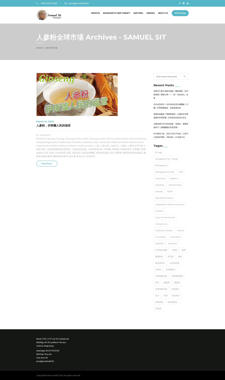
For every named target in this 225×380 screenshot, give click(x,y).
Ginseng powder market (77, 138)
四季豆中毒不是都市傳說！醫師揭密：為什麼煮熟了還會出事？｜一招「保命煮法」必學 (171, 94)
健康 (184, 250)
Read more (47, 163)
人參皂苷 (114, 145)
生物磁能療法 (177, 276)
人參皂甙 (104, 145)
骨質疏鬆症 (172, 302)
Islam (96, 142)
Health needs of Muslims (70, 142)
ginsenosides (121, 138)
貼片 (157, 295)
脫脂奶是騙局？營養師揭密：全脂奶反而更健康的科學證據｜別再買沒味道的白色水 (171, 116)
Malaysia (116, 142)
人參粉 (123, 145)
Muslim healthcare (59, 145)
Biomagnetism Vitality (165, 172)
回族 (51, 152)
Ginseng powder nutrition (101, 138)
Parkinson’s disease (164, 230)
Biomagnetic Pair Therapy (116, 13)
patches (180, 230)
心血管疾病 (60, 152)
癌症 (112, 152)
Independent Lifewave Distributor (170, 204)
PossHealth (175, 237)
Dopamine (159, 185)
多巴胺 (170, 256)
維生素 (72, 156)
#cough (158, 152)
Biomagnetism (161, 165)
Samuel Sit (172, 243)
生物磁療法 (170, 269)
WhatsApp (180, 13)
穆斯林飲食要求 (60, 156)
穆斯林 (118, 152)
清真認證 (76, 152)
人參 (97, 145)
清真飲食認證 (102, 152)
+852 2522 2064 (49, 3)
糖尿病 (177, 282)
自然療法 (175, 289)
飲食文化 (81, 156)
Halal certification (137, 138)
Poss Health (160, 237)
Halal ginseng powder (46, 142)
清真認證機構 (88, 152)
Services (95, 13)
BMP (181, 172)
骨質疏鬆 (159, 302)
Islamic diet (105, 142)
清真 (69, 152)
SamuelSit (159, 243)
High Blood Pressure (164, 198)
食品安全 (176, 295)
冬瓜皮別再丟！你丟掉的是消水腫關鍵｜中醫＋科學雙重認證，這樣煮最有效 (171, 106)
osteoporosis (161, 224)
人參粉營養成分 (95, 149)
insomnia (159, 211)
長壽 (166, 295)
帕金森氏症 (160, 263)
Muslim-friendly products (81, 145)
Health (170, 191)
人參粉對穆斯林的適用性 (58, 149)
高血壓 (158, 308)
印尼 (46, 152)
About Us (163, 13)
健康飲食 (159, 256)
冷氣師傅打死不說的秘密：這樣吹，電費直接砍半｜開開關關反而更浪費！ (171, 125)
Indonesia (88, 142)
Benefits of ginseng (45, 138)
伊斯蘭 (107, 149)
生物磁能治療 (161, 276)
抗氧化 (158, 269)
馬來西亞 (90, 156)
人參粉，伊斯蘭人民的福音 (53, 125)
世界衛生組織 (161, 250)
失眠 (180, 256)
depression (160, 178)
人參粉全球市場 (51, 48)
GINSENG (150, 13)
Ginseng (60, 138)
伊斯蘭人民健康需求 (122, 149)
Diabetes (174, 178)
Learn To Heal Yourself (165, 217)
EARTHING (138, 13)
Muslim (124, 142)
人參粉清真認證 (79, 149)
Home (39, 48)
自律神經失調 (161, 289)
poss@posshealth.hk (79, 3)
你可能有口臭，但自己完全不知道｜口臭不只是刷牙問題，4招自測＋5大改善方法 (171, 135)
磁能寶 (167, 282)
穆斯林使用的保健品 (133, 152)
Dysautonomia (175, 185)
